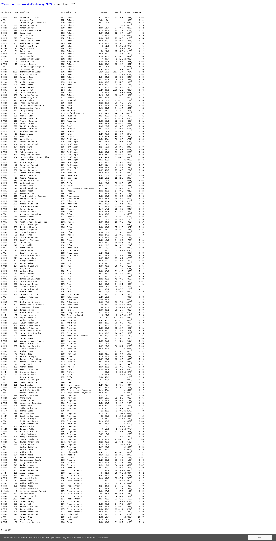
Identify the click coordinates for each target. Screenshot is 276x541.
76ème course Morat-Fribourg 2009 (26, 4)
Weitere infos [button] (104, 537)
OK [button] (259, 537)
